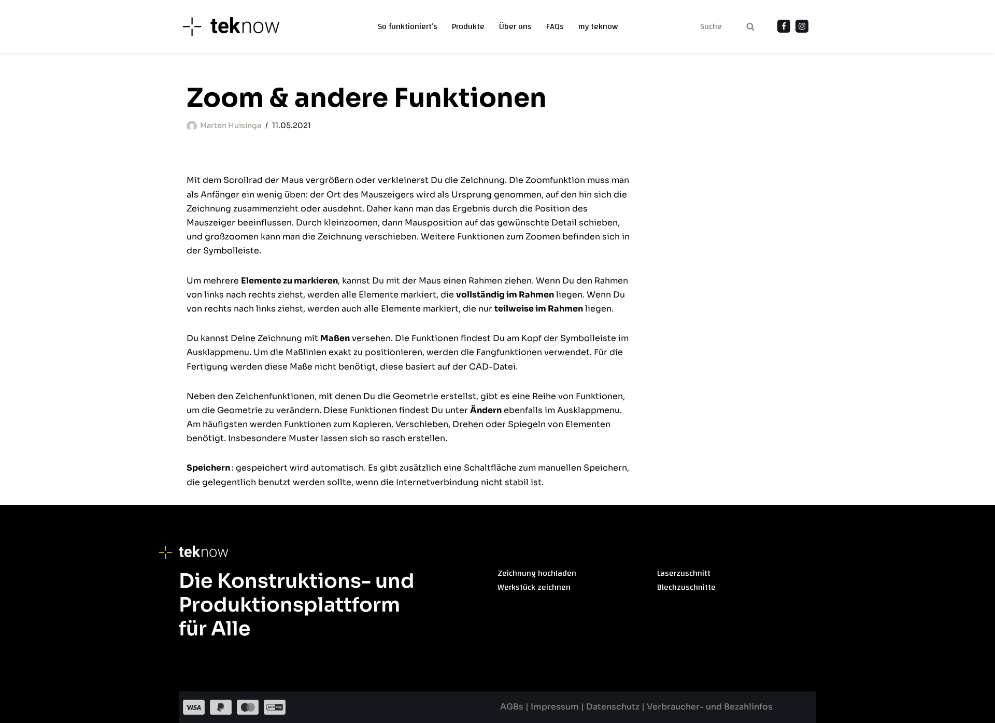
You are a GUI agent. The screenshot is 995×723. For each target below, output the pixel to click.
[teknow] (237, 26)
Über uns (515, 27)
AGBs (512, 706)
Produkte (468, 27)
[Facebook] (783, 26)
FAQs (555, 27)
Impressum (556, 706)
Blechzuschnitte (686, 587)
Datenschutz (612, 706)
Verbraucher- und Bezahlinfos (710, 706)
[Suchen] (750, 26)
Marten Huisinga (230, 125)
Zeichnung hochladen (536, 573)
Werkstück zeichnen (534, 587)
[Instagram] (801, 26)
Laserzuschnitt (683, 573)
